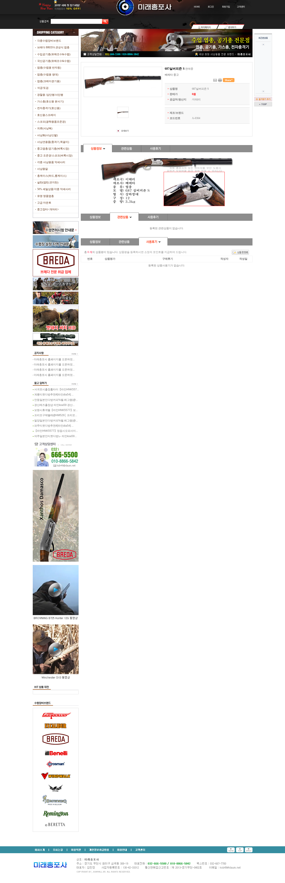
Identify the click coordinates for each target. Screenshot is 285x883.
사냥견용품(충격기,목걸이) (53, 142)
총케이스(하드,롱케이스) (51, 175)
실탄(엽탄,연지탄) (47, 182)
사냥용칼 (42, 168)
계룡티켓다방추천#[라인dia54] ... (53, 394)
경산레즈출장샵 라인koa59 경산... (54, 405)
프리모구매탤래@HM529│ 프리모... (55, 415)
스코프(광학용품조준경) (51, 121)
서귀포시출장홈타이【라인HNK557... (56, 389)
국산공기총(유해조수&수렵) (53, 61)
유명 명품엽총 (45, 196)
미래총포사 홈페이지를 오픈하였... (54, 359)
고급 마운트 (44, 202)
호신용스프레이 (46, 115)
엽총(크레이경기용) (48, 81)
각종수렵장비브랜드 (49, 40)
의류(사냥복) (44, 128)
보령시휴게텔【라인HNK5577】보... (56, 410)
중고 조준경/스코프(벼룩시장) (54, 155)
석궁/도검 (43, 87)
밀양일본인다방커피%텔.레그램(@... (56, 420)
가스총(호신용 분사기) (50, 101)
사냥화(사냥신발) (47, 135)
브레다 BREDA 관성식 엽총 (53, 47)
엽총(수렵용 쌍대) (47, 74)
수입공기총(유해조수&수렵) (53, 54)
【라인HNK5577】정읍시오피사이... (56, 430)
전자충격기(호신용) (48, 108)
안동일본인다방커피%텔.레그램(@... (56, 399)
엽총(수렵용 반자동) (49, 67)
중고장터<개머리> (48, 209)
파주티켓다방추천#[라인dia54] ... (53, 425)
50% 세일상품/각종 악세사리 (54, 189)
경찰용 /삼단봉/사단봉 (50, 94)
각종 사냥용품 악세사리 (51, 162)
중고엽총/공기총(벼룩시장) (53, 148)
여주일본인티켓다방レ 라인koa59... (55, 436)
